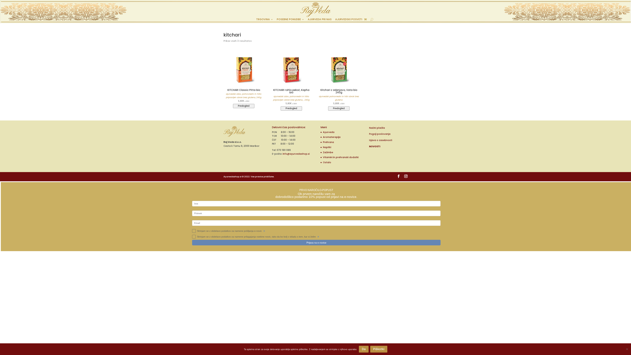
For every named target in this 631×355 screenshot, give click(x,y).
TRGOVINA (263, 19)
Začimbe (328, 152)
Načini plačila (377, 128)
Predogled (243, 105)
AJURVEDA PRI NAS (320, 19)
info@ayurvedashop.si (296, 153)
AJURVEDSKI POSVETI (348, 19)
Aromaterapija (331, 137)
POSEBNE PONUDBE (289, 19)
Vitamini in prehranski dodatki (341, 157)
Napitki (327, 147)
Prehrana (328, 142)
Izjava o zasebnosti (380, 140)
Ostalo (327, 162)
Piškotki (378, 349)
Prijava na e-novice (316, 242)
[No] (627, 349)
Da (364, 349)
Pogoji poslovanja (379, 134)
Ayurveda (328, 132)
